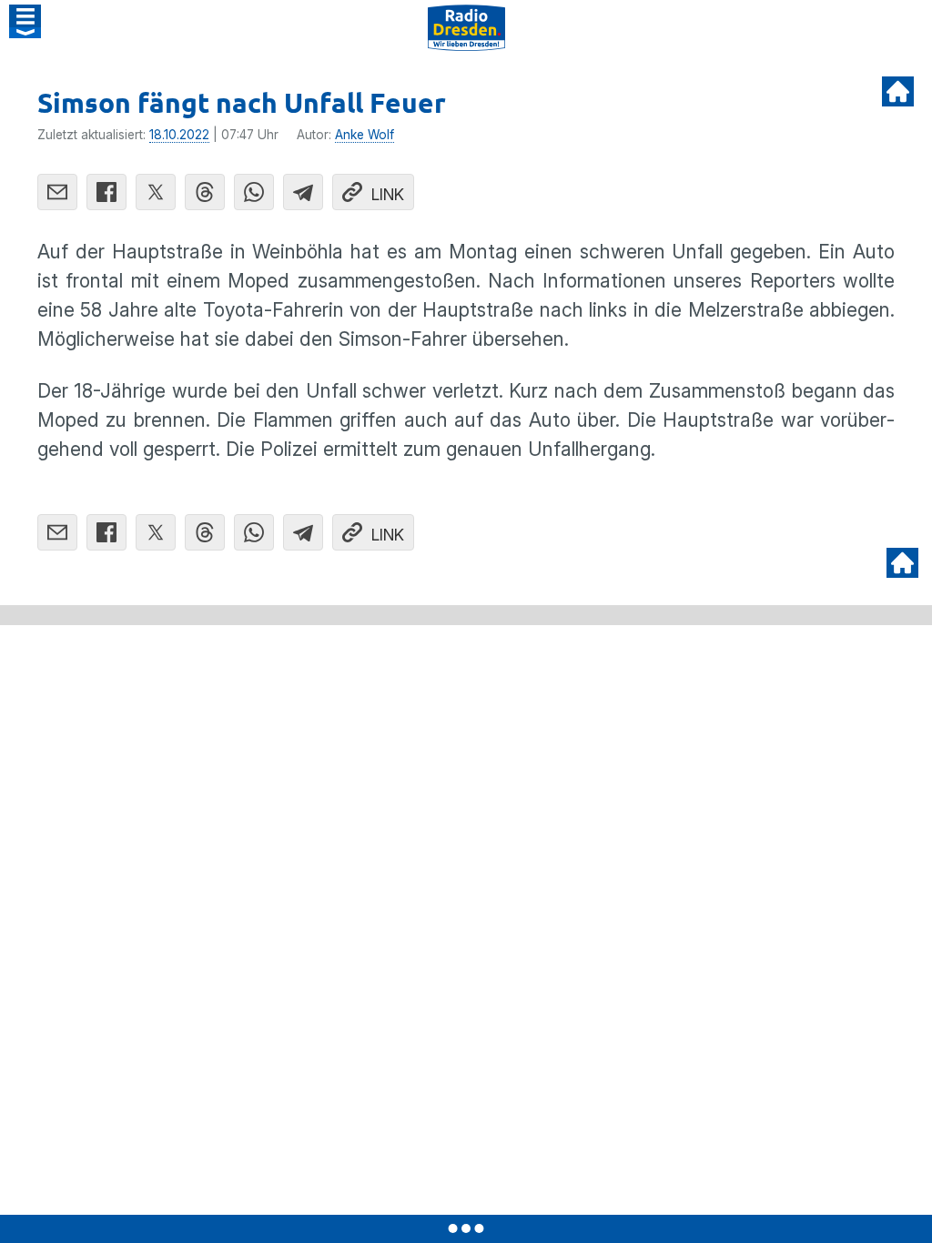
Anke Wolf (364, 134)
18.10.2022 (179, 134)
